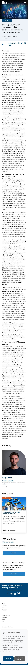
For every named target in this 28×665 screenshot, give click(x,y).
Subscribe (14, 553)
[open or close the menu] (25, 2)
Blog (6, 20)
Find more (14, 574)
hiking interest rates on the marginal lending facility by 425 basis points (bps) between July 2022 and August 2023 (13, 157)
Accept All (8, 658)
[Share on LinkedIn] (25, 43)
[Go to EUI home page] (7, 2)
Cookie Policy (7, 645)
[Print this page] (2, 44)
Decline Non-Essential (19, 658)
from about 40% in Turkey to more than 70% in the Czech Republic (13, 387)
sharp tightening (17, 303)
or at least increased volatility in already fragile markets (14, 207)
